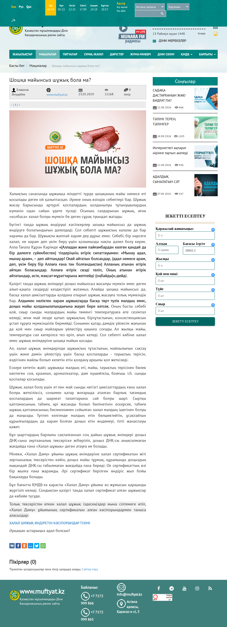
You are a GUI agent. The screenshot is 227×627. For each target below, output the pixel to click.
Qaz (28, 7)
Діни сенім (166, 54)
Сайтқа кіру (90, 569)
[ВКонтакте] (12, 545)
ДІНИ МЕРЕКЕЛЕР (171, 40)
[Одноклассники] (24, 545)
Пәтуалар (70, 54)
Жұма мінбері (140, 54)
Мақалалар (47, 54)
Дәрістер (117, 54)
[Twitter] (36, 545)
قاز (13, 20)
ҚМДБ (185, 54)
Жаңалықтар (22, 54)
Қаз (13, 7)
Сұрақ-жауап (93, 54)
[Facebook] (18, 545)
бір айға (121, 10)
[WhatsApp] (43, 545)
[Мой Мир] (30, 545)
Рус (21, 7)
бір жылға (122, 7)
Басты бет (16, 65)
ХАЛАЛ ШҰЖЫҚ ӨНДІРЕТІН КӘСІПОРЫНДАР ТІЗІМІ (49, 523)
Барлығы (206, 54)
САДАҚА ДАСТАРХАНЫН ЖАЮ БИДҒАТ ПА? (169, 95)
